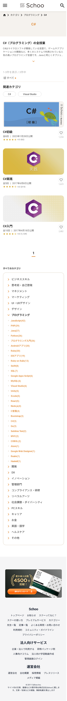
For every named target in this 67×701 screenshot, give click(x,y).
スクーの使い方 (15, 620)
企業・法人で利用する (23, 649)
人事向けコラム (21, 654)
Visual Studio (29, 94)
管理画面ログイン (33, 658)
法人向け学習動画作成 (43, 654)
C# (9, 94)
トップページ (17, 615)
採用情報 (36, 673)
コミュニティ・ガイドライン (39, 630)
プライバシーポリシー (33, 635)
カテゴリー (54, 620)
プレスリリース (51, 673)
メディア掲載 (33, 678)
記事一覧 (23, 625)
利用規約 (17, 630)
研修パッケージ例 (46, 649)
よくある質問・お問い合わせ (45, 625)
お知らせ (31, 615)
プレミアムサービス (36, 620)
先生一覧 (11, 625)
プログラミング (31, 15)
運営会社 (12, 673)
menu (5, 5)
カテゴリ (14, 15)
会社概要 (24, 673)
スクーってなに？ (48, 615)
